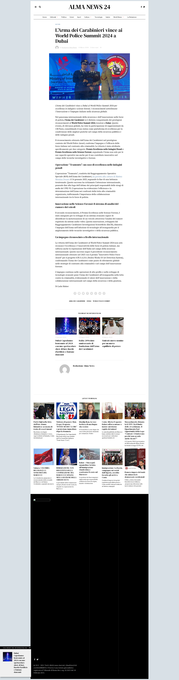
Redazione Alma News (83, 365)
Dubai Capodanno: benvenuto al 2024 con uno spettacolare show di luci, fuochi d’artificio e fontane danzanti (65, 347)
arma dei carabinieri (77, 301)
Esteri (72, 17)
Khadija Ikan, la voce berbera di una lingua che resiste (88, 424)
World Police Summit (101, 301)
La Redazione (132, 17)
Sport (79, 17)
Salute (108, 17)
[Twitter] (144, 7)
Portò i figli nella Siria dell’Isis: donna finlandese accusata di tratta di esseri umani (43, 425)
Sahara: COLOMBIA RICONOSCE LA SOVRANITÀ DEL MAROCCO (41, 471)
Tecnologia (98, 17)
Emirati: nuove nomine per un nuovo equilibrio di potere (112, 343)
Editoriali (53, 17)
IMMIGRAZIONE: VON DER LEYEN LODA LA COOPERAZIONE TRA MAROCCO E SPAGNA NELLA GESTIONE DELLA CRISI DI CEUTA (66, 474)
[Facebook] (141, 7)
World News (117, 17)
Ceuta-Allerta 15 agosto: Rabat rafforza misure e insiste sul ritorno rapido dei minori (112, 425)
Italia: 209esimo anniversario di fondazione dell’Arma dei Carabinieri (89, 344)
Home (44, 17)
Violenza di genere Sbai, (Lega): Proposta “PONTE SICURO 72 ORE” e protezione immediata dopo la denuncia (66, 427)
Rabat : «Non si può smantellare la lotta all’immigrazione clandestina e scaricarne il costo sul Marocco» (88, 468)
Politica (63, 17)
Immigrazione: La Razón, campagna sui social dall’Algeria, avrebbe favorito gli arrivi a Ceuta (112, 473)
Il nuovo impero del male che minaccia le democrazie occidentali (135, 474)
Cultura (86, 17)
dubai (89, 301)
